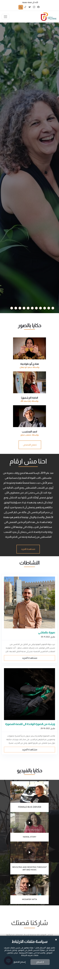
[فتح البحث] (20, 7)
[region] (29, 387)
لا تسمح (40, 962)
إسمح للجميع (20, 962)
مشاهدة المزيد (29, 658)
